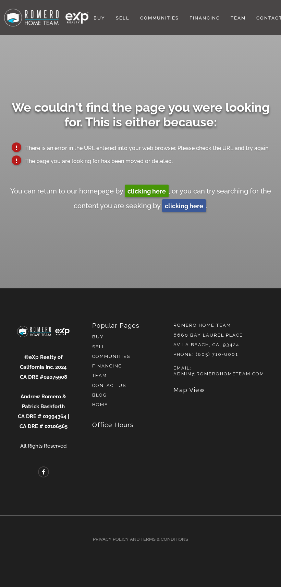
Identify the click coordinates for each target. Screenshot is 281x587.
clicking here (146, 190)
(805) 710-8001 (217, 354)
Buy (99, 17)
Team (238, 17)
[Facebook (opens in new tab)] (43, 471)
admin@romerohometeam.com (218, 373)
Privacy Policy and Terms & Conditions (140, 539)
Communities (159, 17)
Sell (123, 17)
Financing (205, 17)
